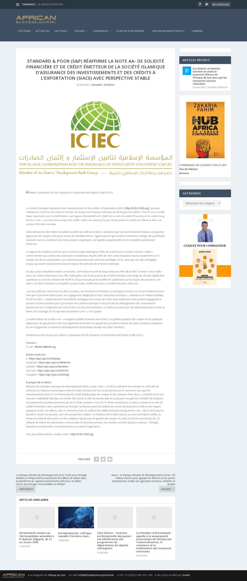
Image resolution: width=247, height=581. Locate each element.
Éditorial (24, 31)
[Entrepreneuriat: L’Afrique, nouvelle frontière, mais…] (76, 517)
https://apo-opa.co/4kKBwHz (54, 362)
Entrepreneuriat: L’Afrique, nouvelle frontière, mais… (75, 534)
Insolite (186, 575)
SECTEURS (61, 31)
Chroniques (100, 31)
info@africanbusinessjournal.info (96, 575)
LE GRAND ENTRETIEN (50, 4)
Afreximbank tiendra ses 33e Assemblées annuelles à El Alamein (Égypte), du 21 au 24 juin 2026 (36, 537)
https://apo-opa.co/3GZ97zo (53, 370)
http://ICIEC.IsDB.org (137, 208)
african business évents (167, 31)
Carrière (197, 31)
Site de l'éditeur (188, 169)
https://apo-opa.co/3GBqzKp (44, 358)
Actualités (43, 31)
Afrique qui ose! (57, 575)
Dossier (80, 31)
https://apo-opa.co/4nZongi (54, 374)
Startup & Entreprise (130, 31)
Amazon (184, 173)
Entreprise (109, 84)
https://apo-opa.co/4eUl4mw (52, 366)
